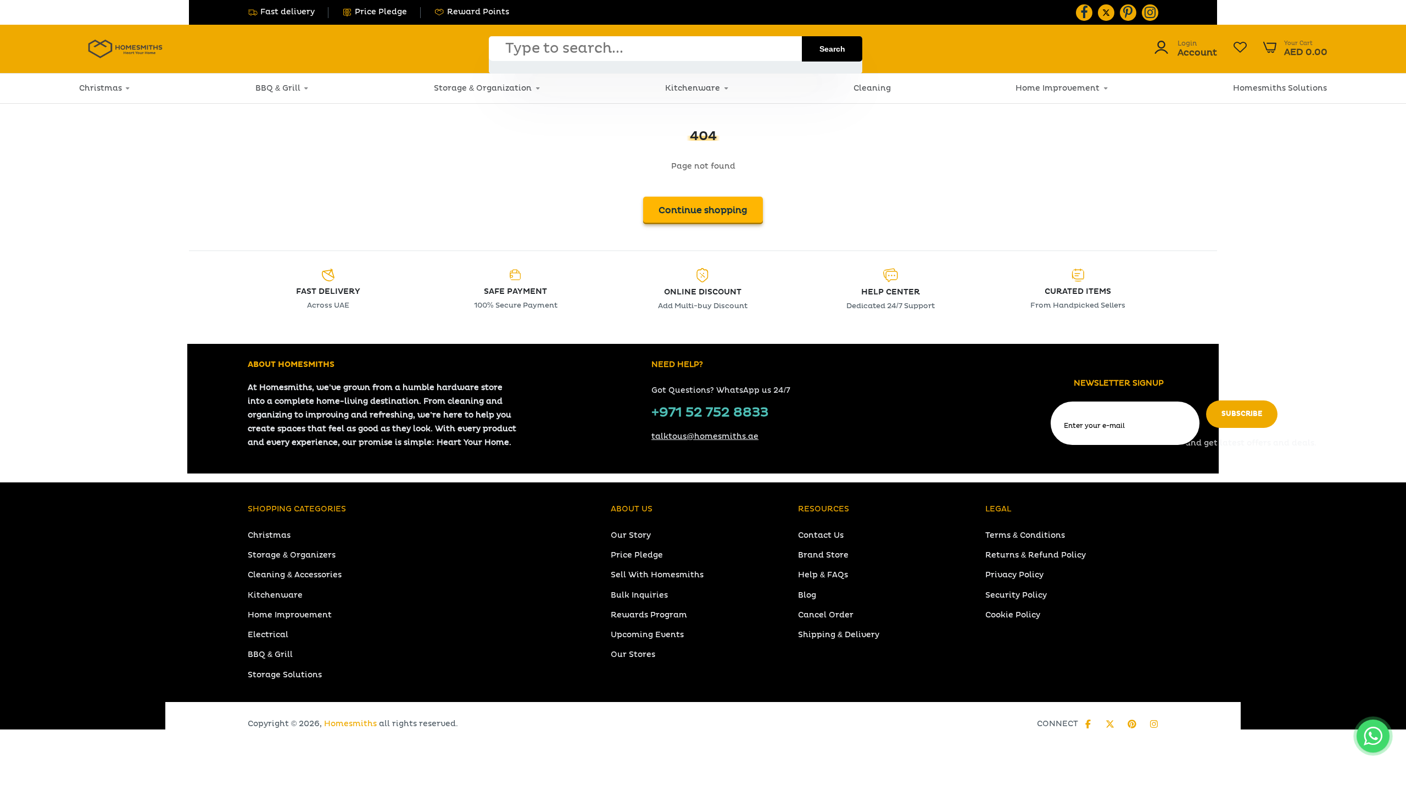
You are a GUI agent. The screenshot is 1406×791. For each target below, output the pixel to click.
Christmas (100, 88)
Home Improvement (1058, 88)
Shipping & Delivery (838, 634)
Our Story (631, 535)
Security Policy (1016, 595)
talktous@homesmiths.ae (704, 436)
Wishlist (1240, 48)
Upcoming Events (647, 634)
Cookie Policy (1012, 615)
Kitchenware (692, 88)
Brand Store (823, 555)
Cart (1295, 48)
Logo (125, 49)
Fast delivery (287, 11)
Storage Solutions (285, 674)
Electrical (268, 634)
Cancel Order (825, 615)
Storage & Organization (483, 88)
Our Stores (633, 654)
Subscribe (1241, 414)
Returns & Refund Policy (1035, 555)
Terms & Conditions (1025, 535)
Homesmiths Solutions (1280, 88)
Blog (807, 595)
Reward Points (478, 11)
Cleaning (872, 88)
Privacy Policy (1014, 575)
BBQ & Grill (277, 88)
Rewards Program (649, 615)
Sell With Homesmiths (657, 575)
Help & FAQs (823, 575)
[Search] (832, 49)
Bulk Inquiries (639, 595)
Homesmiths (350, 723)
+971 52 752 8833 (709, 412)
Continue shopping (703, 210)
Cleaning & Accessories (295, 575)
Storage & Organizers (292, 555)
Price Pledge (381, 11)
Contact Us (821, 535)
